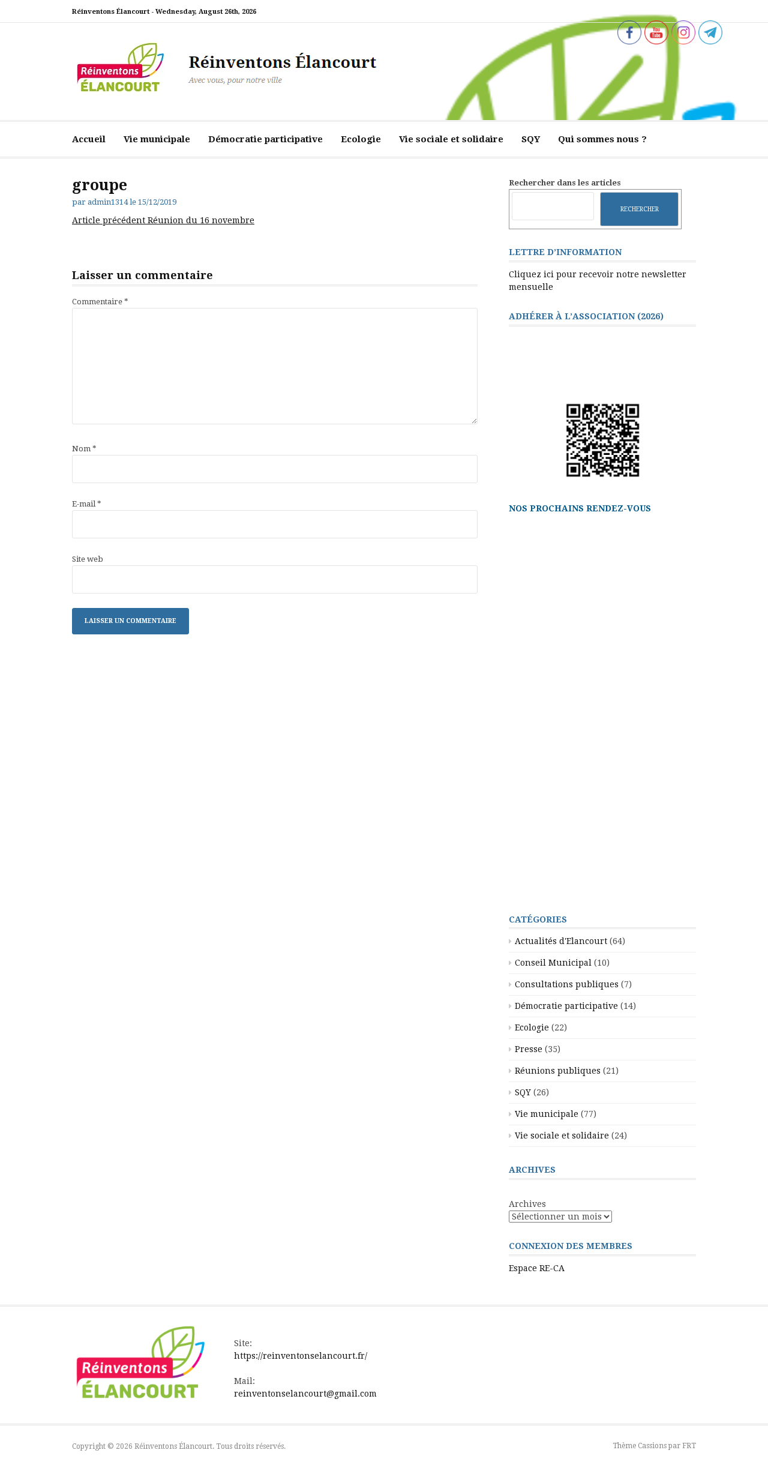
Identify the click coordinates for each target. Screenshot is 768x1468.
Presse (528, 1049)
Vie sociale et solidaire (451, 139)
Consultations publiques (567, 984)
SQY (530, 139)
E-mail (86, 503)
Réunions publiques (558, 1070)
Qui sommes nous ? (602, 139)
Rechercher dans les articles (565, 182)
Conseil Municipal (553, 962)
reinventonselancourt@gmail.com (305, 1393)
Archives (527, 1204)
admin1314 (108, 201)
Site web (87, 559)
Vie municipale (157, 139)
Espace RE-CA (537, 1268)
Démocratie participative (265, 139)
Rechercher (639, 208)
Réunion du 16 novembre (163, 220)
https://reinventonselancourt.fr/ (300, 1356)
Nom (84, 448)
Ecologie (361, 139)
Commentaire (100, 301)
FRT (689, 1446)
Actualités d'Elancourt (561, 941)
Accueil (89, 139)
